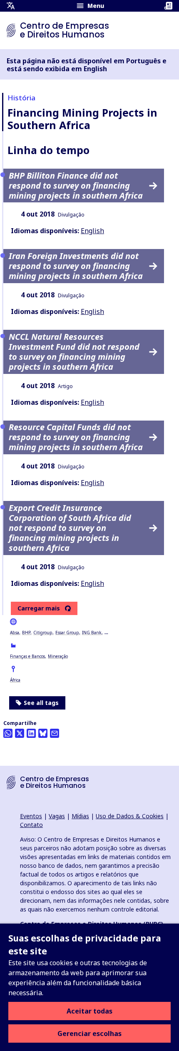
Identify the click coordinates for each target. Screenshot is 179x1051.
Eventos (31, 816)
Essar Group (67, 632)
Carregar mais (38, 608)
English (92, 230)
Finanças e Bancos (27, 656)
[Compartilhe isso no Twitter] (19, 733)
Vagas (57, 816)
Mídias (80, 816)
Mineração (58, 656)
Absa (14, 632)
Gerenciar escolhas (89, 1033)
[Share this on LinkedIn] (31, 733)
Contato (31, 825)
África (15, 680)
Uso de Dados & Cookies (130, 816)
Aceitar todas (89, 1011)
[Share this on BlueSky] (42, 733)
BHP (26, 632)
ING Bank (92, 632)
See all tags (41, 703)
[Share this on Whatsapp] (7, 733)
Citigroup (42, 632)
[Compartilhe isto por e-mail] (54, 733)
